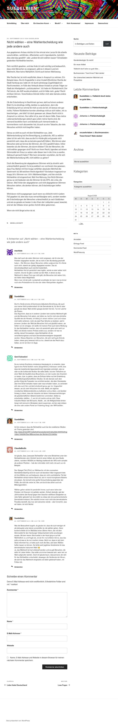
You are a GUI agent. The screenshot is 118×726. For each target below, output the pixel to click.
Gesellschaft (16, 223)
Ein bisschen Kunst (41, 23)
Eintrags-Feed (79, 243)
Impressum (89, 23)
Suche (76, 39)
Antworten (18, 287)
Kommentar (12, 590)
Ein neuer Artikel (80, 64)
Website (10, 645)
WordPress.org (79, 252)
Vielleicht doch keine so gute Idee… (87, 69)
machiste (18, 250)
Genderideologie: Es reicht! (83, 60)
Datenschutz (103, 23)
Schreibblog (11, 23)
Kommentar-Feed (80, 248)
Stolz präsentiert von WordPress (18, 720)
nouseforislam (86, 132)
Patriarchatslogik (99, 107)
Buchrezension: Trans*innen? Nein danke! (89, 73)
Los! (107, 44)
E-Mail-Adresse (14, 633)
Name (10, 621)
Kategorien (78, 182)
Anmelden (77, 239)
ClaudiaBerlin (20, 448)
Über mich (25, 23)
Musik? (58, 23)
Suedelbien (22, 8)
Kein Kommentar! (73, 23)
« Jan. (81, 223)
